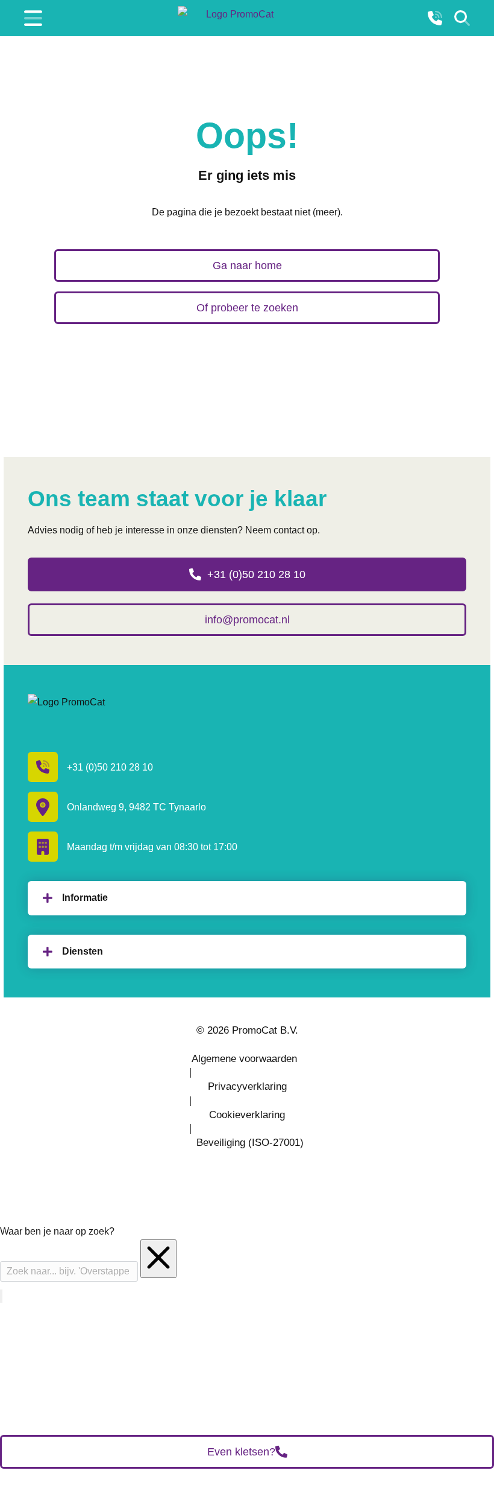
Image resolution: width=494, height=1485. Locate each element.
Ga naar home (247, 265)
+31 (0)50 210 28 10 (256, 574)
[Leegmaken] (158, 1258)
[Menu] (33, 18)
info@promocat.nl (247, 620)
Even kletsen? (241, 1452)
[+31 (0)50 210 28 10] (435, 18)
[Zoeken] (462, 18)
